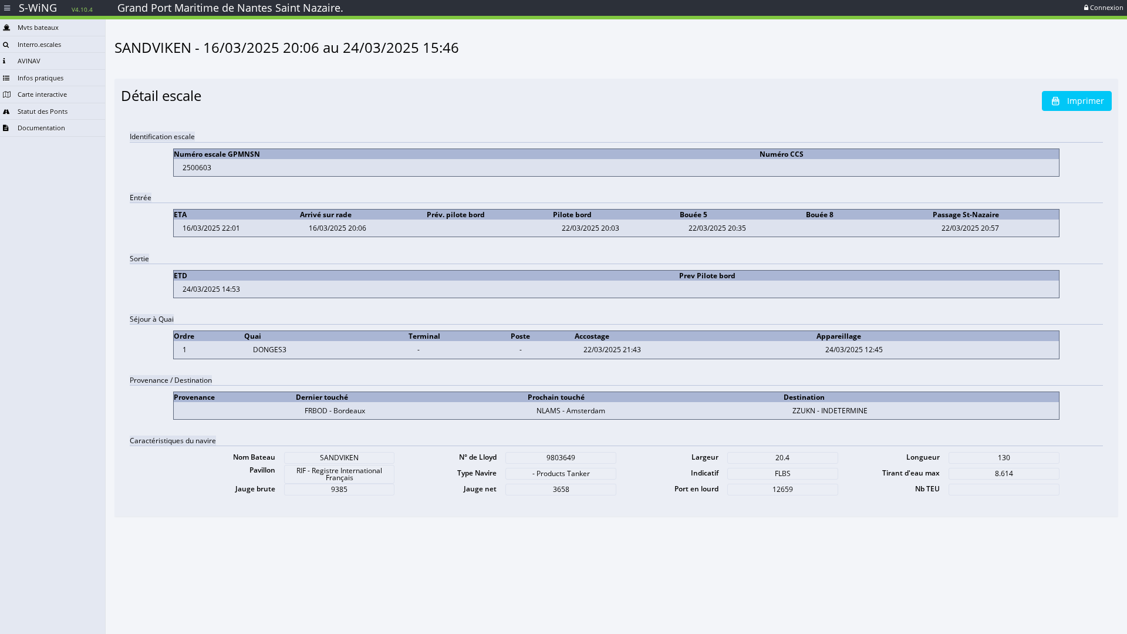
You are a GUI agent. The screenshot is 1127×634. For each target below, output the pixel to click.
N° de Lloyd (478, 457)
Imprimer (1085, 100)
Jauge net (480, 489)
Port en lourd (696, 489)
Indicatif (704, 473)
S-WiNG (56, 8)
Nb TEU (927, 489)
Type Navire (477, 473)
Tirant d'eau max (911, 473)
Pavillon (262, 470)
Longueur (923, 457)
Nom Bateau (254, 457)
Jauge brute (255, 489)
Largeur (704, 457)
